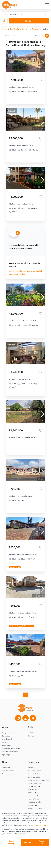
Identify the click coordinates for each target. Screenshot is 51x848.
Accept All (41, 842)
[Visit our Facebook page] (18, 718)
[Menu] (47, 5)
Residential (14, 29)
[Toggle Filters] (5, 20)
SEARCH (28, 21)
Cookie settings (11, 842)
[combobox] (31, 14)
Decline (27, 842)
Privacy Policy (41, 825)
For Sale (25, 29)
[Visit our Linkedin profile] (25, 718)
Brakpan (35, 29)
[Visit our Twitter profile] (33, 718)
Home (4, 29)
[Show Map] (47, 36)
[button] (17, 14)
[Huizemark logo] (10, 5)
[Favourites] (40, 79)
